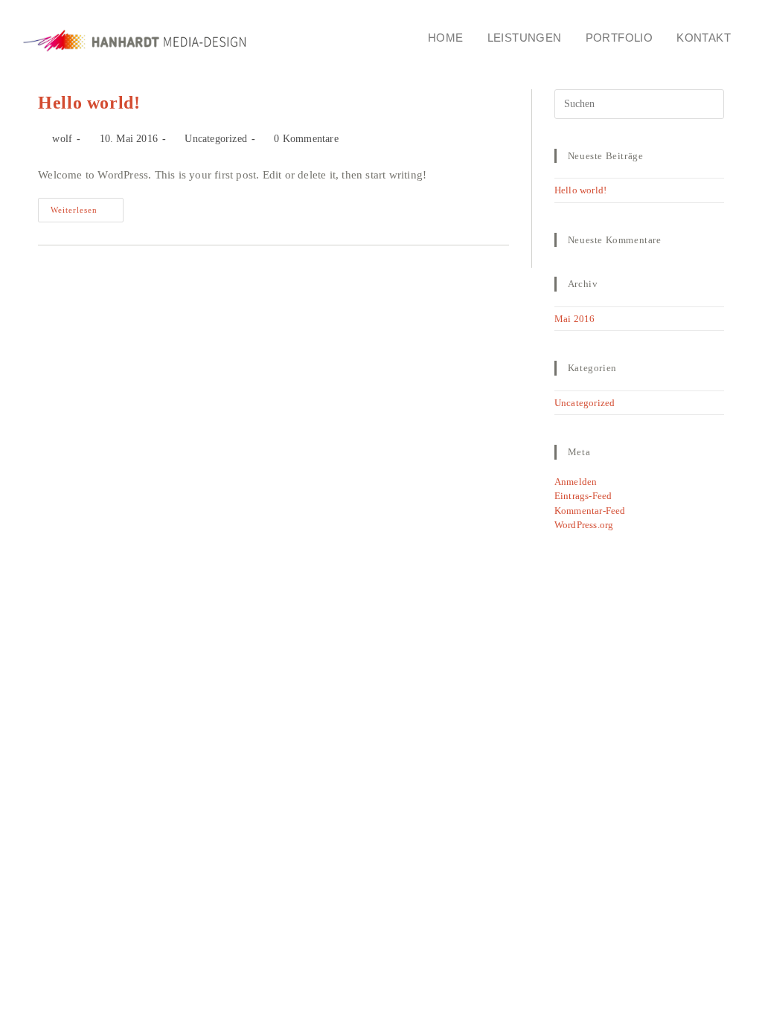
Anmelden (576, 481)
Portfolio (619, 38)
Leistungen (524, 38)
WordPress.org (584, 524)
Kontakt (703, 38)
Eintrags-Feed (583, 495)
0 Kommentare (306, 138)
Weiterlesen (87, 206)
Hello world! (89, 102)
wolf (62, 138)
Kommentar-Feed (590, 510)
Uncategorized (216, 138)
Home (446, 38)
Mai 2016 (574, 318)
